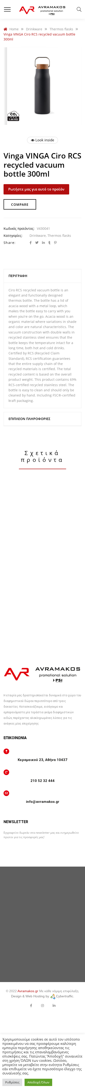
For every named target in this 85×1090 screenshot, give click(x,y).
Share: (10, 242)
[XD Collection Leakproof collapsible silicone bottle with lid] (42, 624)
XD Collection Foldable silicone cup (42, 574)
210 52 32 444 (42, 781)
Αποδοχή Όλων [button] (38, 1082)
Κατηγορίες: (13, 235)
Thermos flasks (59, 235)
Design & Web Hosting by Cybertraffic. (42, 996)
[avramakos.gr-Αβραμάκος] (42, 9)
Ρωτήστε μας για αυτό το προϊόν (36, 189)
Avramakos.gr (27, 991)
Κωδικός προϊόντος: (19, 228)
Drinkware (38, 235)
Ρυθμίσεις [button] (12, 1082)
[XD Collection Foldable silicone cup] (42, 524)
